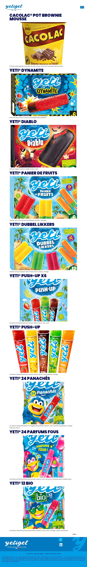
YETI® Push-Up (25, 327)
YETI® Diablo (23, 122)
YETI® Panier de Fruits (33, 173)
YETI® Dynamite (27, 70)
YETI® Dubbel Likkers (32, 224)
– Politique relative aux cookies (52, 553)
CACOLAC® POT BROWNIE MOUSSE (36, 17)
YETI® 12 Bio (21, 483)
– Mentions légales (38, 553)
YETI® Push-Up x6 (28, 276)
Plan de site (29, 553)
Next (75, 534)
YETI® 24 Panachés (30, 378)
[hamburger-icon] (82, 7)
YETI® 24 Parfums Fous (34, 432)
